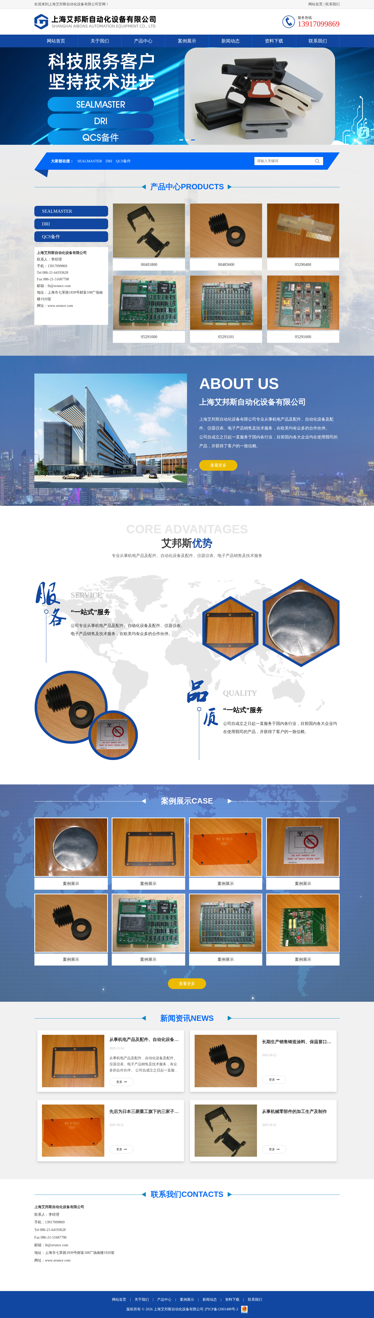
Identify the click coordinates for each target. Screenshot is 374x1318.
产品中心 (143, 41)
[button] (181, 139)
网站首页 (315, 4)
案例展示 (187, 41)
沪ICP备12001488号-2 (222, 1309)
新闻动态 (230, 41)
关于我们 (100, 41)
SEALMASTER (89, 161)
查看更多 (218, 465)
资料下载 (274, 41)
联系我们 (332, 4)
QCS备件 (123, 161)
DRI (109, 161)
